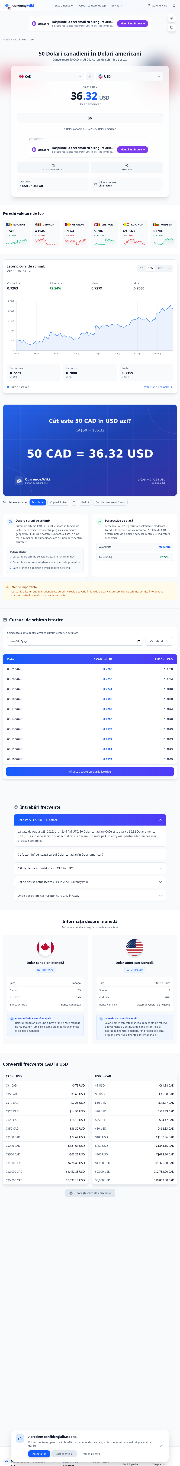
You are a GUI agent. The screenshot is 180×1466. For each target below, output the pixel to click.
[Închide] (161, 1445)
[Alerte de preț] (174, 5)
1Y (168, 268)
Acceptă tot (39, 1453)
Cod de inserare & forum (110, 502)
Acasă (6, 39)
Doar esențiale (64, 1453)
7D (141, 268)
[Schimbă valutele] (90, 76)
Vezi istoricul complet (156, 387)
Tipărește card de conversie (92, 1193)
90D (160, 268)
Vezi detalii (157, 641)
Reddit (85, 502)
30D (150, 268)
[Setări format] (172, 18)
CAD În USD (20, 39)
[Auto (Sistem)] (172, 28)
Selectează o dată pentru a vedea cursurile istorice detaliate (42, 632)
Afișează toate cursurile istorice (90, 772)
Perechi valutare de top (92, 5)
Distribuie (38, 502)
